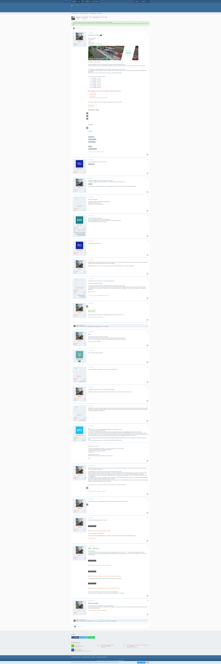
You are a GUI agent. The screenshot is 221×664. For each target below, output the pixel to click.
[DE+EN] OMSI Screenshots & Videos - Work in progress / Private (139, 645)
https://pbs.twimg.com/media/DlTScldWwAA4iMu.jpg (100, 530)
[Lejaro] (72, 646)
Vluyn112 (90, 391)
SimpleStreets (93, 96)
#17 (147, 499)
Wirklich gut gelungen (92, 38)
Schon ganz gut (91, 39)
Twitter (126, 552)
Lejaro (76, 646)
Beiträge (75, 45)
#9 (147, 303)
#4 (147, 197)
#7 (147, 259)
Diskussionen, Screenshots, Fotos (132, 647)
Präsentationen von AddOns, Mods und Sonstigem (83, 651)
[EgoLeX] (72, 650)
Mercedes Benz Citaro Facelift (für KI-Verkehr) (99, 97)
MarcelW (90, 262)
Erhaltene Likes (76, 43)
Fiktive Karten (77, 647)
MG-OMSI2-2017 (92, 471)
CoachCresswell (100, 295)
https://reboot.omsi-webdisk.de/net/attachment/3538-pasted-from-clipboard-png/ (105, 576)
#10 (147, 331)
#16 (147, 465)
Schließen (147, 662)
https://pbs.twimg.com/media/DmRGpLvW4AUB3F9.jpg (100, 565)
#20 (147, 600)
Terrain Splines (93, 93)
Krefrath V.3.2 (77, 645)
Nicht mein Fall (91, 42)
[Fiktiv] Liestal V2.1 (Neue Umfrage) (107, 645)
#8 (147, 278)
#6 (147, 241)
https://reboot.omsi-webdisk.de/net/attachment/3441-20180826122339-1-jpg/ (104, 588)
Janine (128, 646)
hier (73, 24)
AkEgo (78, 18)
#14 (147, 405)
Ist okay (89, 41)
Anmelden (143, 1)
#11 (147, 350)
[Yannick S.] (98, 646)
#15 (147, 425)
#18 (147, 517)
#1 (147, 32)
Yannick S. (102, 646)
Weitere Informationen (141, 662)
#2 (147, 159)
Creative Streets (93, 94)
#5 (147, 215)
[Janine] (125, 646)
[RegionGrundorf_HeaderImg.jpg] (113, 53)
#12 (147, 367)
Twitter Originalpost (91, 538)
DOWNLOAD (91, 106)
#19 (147, 545)
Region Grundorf (78, 649)
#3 (147, 178)
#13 (147, 387)
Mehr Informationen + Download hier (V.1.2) (96, 317)
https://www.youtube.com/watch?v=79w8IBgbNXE (97, 610)
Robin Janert (91, 265)
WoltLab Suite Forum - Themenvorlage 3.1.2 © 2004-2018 (110, 660)
